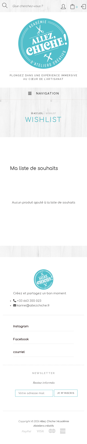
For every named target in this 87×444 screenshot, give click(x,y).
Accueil (38, 113)
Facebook (21, 339)
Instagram (21, 326)
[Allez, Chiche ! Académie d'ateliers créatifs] (43, 67)
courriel (19, 352)
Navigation (47, 93)
